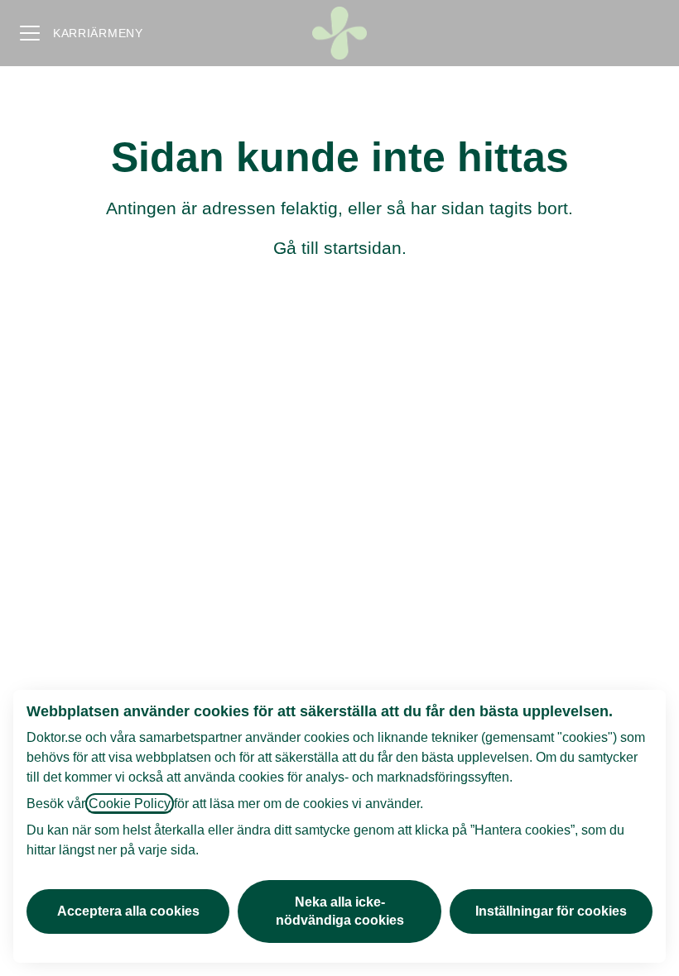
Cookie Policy (130, 804)
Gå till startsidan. (340, 247)
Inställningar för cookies (551, 911)
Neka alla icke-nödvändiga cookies (340, 911)
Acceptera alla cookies (128, 911)
